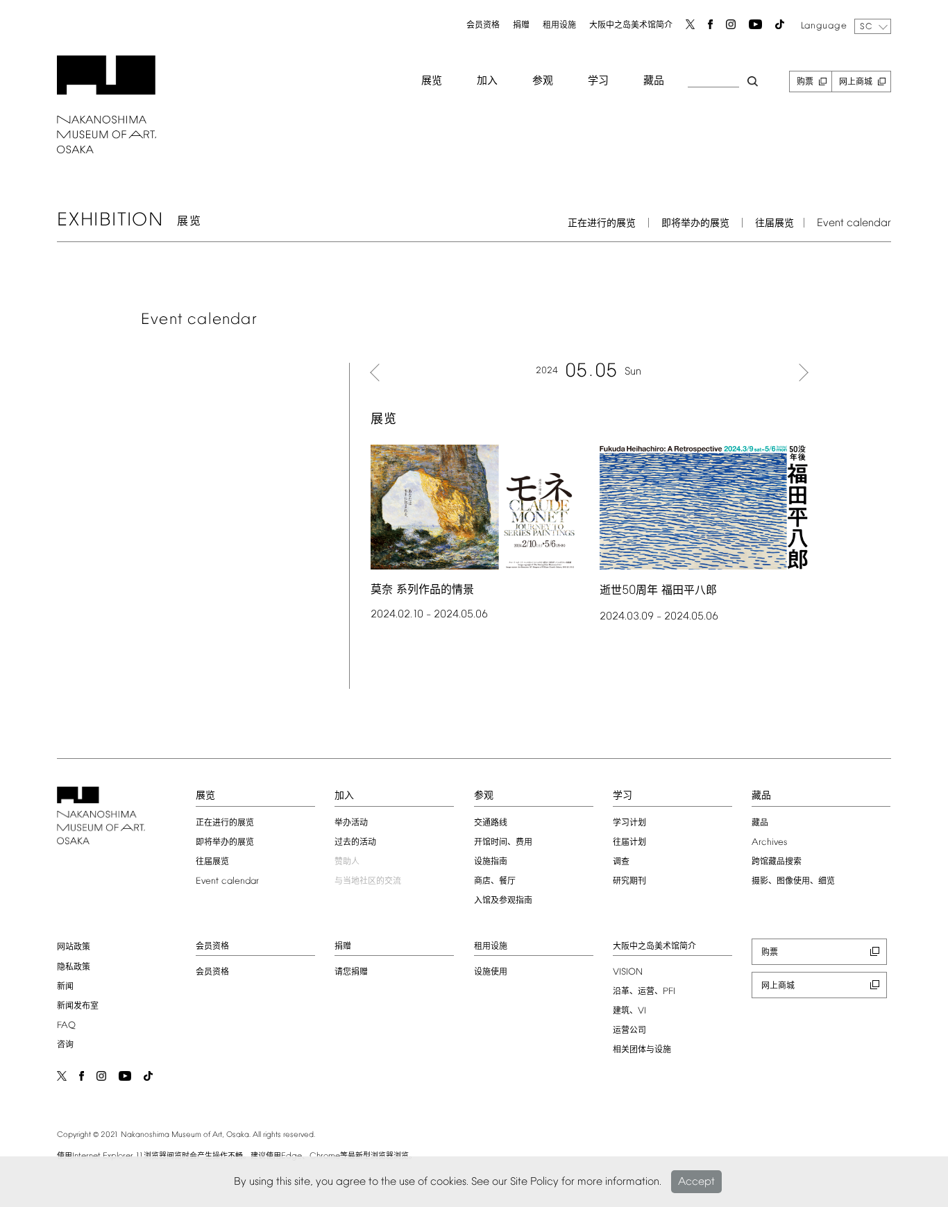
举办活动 (351, 823)
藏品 (653, 81)
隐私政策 (73, 968)
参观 (542, 81)
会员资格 (483, 26)
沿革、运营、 (644, 992)
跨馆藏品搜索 (777, 862)
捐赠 (521, 26)
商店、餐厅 (495, 882)
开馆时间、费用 (503, 843)
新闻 (65, 987)
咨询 (65, 1045)
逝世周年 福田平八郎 (658, 590)
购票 (805, 82)
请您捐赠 (351, 972)
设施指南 (490, 862)
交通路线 (490, 823)
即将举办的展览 (695, 224)
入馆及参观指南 (503, 901)
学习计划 (629, 823)
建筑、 (629, 1011)
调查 (621, 862)
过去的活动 (355, 843)
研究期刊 (629, 882)
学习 (598, 81)
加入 (487, 81)
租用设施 (559, 26)
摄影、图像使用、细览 (793, 882)
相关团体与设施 (642, 1050)
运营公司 (629, 1031)
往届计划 (629, 843)
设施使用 (490, 972)
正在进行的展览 (602, 224)
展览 (431, 81)
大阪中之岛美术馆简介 (630, 26)
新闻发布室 (78, 1006)
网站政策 (73, 947)
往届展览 (774, 224)
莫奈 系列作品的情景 (422, 590)
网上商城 (855, 82)
